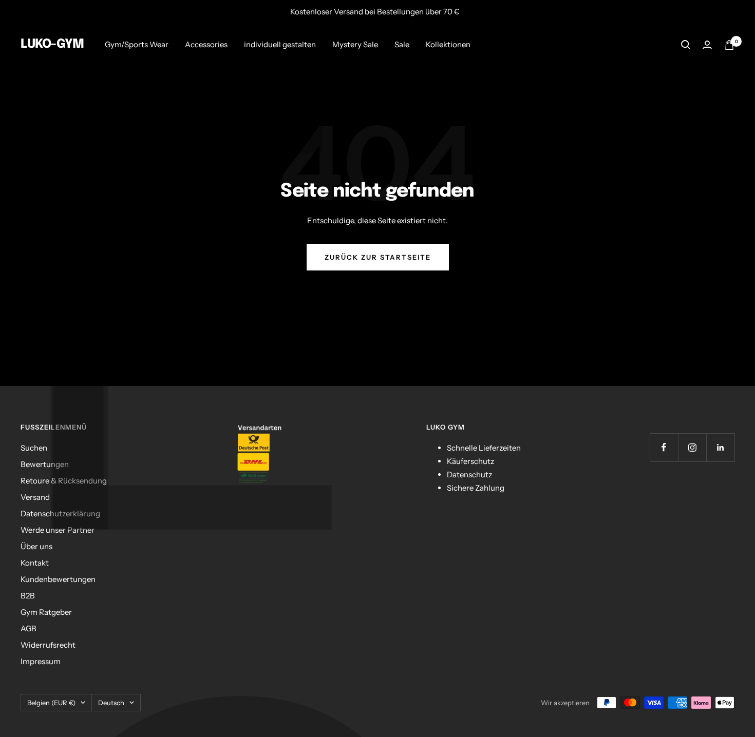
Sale (401, 44)
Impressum (41, 661)
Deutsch (111, 703)
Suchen (34, 448)
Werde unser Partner (58, 530)
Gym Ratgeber (46, 612)
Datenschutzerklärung (60, 513)
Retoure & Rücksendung (64, 481)
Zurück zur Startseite (378, 257)
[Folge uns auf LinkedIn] (720, 447)
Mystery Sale (355, 44)
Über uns (36, 546)
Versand (35, 497)
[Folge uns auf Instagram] (692, 447)
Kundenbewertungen (58, 579)
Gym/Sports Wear (136, 44)
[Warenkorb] (729, 45)
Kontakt (35, 563)
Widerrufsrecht (48, 645)
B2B (28, 595)
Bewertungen (45, 464)
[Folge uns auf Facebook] (664, 447)
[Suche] (685, 44)
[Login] (707, 45)
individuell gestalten (280, 44)
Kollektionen (448, 44)
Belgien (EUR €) (51, 703)
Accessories (206, 44)
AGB (28, 628)
